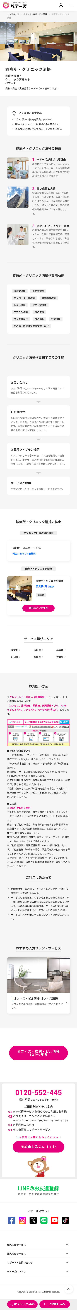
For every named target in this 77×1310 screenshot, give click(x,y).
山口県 (14, 656)
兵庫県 (59, 650)
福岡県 (37, 656)
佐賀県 (59, 656)
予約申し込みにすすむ (38, 1146)
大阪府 (37, 650)
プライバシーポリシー (50, 837)
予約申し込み (57, 1304)
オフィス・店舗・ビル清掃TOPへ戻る (38, 1053)
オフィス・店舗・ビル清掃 (35, 14)
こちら (38, 853)
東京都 (14, 650)
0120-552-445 (24, 1304)
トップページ (13, 14)
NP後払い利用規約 (17, 837)
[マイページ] (61, 5)
